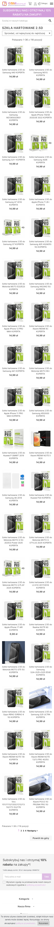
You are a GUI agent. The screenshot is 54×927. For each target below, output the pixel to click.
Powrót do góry (41, 838)
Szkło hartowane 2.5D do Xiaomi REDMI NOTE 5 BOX (40, 455)
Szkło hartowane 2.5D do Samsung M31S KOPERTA (40, 72)
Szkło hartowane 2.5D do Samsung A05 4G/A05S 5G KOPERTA (40, 244)
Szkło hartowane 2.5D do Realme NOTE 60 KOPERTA (40, 627)
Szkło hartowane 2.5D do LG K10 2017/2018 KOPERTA (40, 585)
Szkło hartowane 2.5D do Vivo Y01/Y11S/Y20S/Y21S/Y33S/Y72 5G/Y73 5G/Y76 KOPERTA (16, 804)
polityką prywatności (36, 885)
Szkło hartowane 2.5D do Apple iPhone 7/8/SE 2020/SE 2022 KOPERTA (40, 115)
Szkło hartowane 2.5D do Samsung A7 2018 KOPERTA (13, 202)
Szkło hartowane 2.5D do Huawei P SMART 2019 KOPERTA (13, 455)
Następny (31, 830)
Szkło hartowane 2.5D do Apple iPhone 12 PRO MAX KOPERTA (13, 329)
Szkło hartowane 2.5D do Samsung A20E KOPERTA (40, 160)
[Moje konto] (36, 4)
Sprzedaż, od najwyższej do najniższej (24, 33)
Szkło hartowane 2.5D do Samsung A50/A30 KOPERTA (40, 413)
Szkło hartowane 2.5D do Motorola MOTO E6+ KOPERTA (40, 371)
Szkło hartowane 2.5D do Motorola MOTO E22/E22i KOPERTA (13, 286)
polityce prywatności (25, 923)
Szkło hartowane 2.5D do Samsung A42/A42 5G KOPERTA (40, 286)
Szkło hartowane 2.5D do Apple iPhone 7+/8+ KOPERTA (40, 202)
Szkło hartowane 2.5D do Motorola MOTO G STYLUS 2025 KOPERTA (40, 540)
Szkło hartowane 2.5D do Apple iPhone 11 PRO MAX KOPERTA (13, 413)
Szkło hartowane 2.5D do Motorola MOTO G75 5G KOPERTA (13, 669)
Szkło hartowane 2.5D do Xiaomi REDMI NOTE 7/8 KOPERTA (13, 757)
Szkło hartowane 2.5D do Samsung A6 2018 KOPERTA (13, 498)
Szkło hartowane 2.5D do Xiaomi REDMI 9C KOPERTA (40, 329)
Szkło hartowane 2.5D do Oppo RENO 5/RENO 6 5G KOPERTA (13, 714)
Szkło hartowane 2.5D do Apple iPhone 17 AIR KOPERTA (13, 627)
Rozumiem (43, 923)
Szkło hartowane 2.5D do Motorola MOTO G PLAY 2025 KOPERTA (13, 585)
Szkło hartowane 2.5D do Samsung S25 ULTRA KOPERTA (40, 714)
